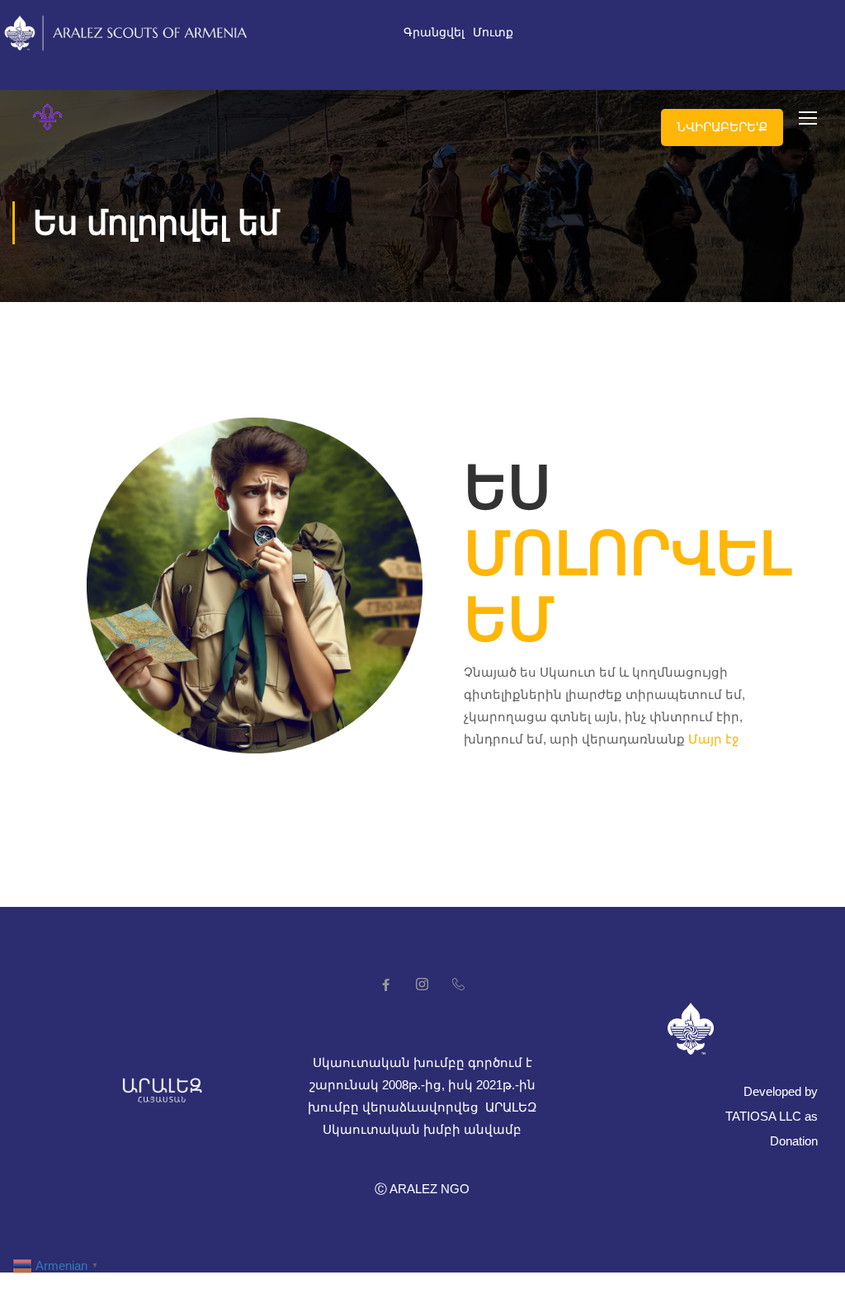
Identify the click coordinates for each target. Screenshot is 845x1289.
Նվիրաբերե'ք (722, 127)
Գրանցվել (434, 32)
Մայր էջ (713, 739)
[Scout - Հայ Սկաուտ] (47, 116)
